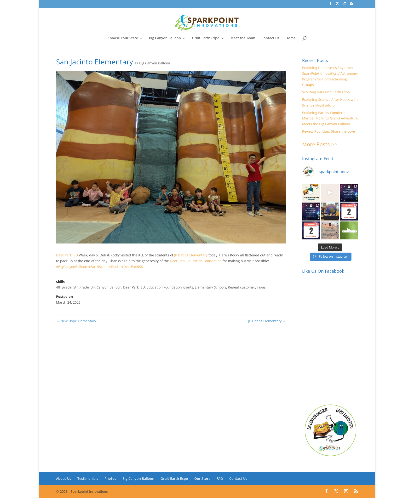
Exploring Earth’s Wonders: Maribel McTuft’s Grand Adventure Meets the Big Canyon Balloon (330, 118)
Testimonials (87, 478)
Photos (110, 478)
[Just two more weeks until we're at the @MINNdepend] (349, 212)
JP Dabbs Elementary (267, 321)
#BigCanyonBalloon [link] (71, 266)
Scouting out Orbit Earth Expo (326, 92)
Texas (261, 287)
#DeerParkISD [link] (132, 266)
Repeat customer (241, 287)
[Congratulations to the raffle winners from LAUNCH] (330, 230)
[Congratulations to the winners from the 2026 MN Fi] (311, 212)
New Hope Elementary (76, 321)
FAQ (220, 478)
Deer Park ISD (134, 287)
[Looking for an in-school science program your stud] (349, 230)
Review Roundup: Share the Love (328, 131)
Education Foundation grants (170, 287)
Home (290, 38)
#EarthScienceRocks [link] (104, 266)
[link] (67, 255)
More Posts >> (320, 144)
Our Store (202, 478)
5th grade (81, 287)
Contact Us (270, 38)
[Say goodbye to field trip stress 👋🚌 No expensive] (330, 193)
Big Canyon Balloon (165, 38)
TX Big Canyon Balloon (152, 63)
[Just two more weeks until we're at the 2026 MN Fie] (311, 230)
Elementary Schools (210, 287)
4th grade (64, 287)
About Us (63, 478)
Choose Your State (123, 38)
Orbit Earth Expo (205, 38)
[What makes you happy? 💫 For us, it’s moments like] (311, 193)
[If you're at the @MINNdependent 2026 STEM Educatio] (330, 212)
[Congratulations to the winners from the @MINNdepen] (349, 193)
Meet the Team (242, 38)
